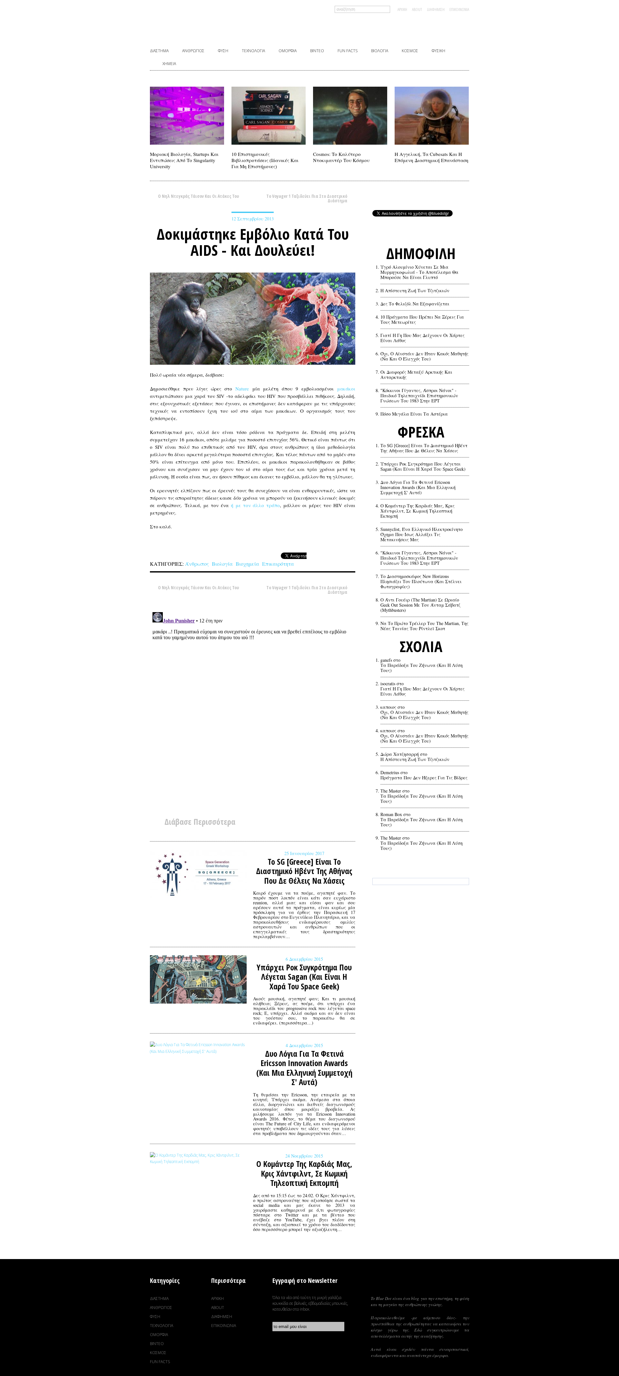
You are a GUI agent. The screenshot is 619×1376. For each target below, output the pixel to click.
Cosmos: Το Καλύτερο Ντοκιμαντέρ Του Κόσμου (341, 157)
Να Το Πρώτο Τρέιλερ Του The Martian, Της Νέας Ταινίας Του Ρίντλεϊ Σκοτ (424, 626)
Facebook (401, 27)
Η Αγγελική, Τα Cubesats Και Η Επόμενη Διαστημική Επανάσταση (431, 157)
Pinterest (442, 27)
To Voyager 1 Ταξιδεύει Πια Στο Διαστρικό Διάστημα (306, 196)
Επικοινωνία (459, 9)
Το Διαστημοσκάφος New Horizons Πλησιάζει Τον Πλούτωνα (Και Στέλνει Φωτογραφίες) (421, 581)
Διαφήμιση (436, 9)
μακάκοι (346, 388)
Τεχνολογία (253, 50)
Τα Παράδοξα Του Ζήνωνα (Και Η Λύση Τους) (421, 668)
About (417, 9)
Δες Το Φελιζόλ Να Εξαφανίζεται (414, 303)
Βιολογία (379, 50)
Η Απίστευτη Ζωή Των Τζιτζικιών (414, 290)
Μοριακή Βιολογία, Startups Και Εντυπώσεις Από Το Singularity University (184, 160)
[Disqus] (252, 690)
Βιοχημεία (247, 563)
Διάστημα (159, 50)
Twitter (421, 27)
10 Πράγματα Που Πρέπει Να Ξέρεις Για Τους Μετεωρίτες (422, 319)
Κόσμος (410, 50)
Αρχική (402, 9)
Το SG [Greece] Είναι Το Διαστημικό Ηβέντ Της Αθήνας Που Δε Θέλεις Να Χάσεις (423, 448)
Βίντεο (317, 50)
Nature (242, 388)
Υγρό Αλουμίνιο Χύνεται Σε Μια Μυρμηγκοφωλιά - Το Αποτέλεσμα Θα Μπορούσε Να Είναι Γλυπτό (419, 272)
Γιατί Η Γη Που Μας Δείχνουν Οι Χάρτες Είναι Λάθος (422, 338)
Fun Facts (348, 50)
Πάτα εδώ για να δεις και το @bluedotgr (420, 910)
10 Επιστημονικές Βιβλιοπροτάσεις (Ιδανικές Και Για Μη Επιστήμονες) (265, 160)
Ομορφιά (288, 50)
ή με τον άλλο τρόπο (255, 505)
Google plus (462, 27)
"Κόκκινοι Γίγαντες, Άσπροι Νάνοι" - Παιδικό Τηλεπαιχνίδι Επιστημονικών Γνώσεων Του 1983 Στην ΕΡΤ (419, 395)
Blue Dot (420, 1284)
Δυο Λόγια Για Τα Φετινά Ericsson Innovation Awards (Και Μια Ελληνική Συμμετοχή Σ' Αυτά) (418, 487)
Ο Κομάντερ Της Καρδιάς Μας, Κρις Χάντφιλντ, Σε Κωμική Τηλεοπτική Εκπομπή (417, 511)
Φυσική (438, 50)
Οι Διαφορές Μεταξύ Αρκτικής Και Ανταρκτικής (416, 375)
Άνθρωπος (193, 50)
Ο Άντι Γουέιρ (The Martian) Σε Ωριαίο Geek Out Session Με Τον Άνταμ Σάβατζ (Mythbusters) (420, 605)
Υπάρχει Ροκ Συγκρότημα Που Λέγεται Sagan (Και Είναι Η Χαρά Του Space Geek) (423, 466)
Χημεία (169, 63)
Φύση (223, 50)
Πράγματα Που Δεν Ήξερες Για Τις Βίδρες (423, 777)
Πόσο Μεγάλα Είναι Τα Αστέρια (414, 414)
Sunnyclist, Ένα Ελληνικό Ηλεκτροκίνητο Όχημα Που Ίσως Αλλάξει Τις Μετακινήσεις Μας (421, 534)
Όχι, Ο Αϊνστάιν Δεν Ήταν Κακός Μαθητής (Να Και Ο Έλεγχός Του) (424, 356)
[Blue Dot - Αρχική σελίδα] (234, 25)
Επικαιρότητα (278, 563)
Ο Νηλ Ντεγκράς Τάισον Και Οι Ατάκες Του (198, 196)
